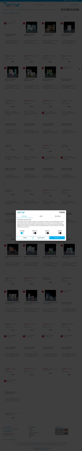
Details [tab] (41, 216)
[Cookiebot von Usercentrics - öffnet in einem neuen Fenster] (60, 212)
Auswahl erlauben (41, 237)
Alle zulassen (57, 237)
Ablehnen (25, 237)
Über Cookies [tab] (57, 216)
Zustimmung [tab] (24, 216)
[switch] (34, 233)
